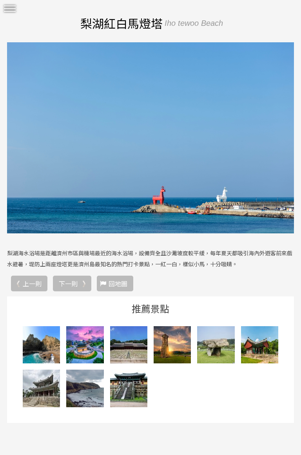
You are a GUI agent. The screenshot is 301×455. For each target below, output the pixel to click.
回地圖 (118, 283)
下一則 (68, 283)
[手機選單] (10, 9)
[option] (150, 138)
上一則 (32, 283)
